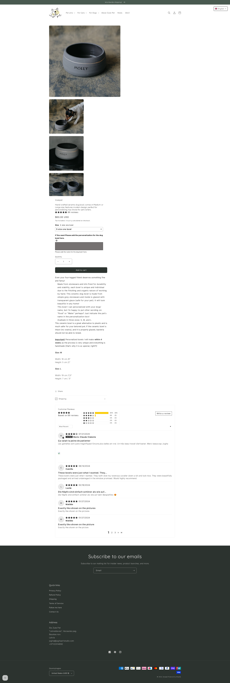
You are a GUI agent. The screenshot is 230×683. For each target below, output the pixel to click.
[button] (70, 12)
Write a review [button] (164, 413)
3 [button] (115, 532)
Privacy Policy (55, 591)
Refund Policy (55, 595)
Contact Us (54, 612)
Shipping (69, 220)
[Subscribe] (133, 570)
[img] (72, 434)
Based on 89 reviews (68, 415)
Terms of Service (56, 603)
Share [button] (60, 391)
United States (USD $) (60, 673)
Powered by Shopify (174, 676)
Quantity (58, 257)
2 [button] (112, 532)
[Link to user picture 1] (59, 453)
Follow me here (55, 607)
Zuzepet (165, 676)
